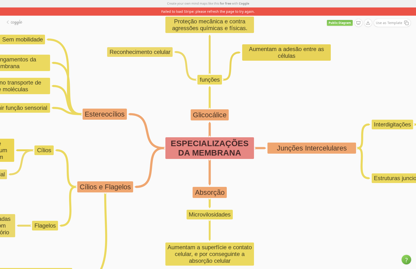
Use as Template (389, 22)
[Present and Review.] (358, 23)
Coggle (244, 3)
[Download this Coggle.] (368, 23)
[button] (406, 259)
